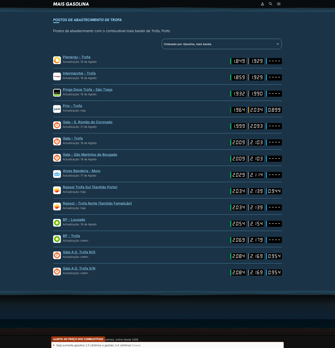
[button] (262, 4)
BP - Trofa (71, 236)
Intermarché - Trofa (79, 73)
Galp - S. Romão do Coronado (87, 122)
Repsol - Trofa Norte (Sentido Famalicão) (97, 203)
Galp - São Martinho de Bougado (90, 155)
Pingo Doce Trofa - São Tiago (87, 89)
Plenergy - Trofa (76, 57)
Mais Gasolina (71, 4)
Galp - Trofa (73, 138)
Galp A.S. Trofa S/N (79, 268)
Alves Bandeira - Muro (81, 171)
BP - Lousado (74, 220)
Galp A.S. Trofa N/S (79, 252)
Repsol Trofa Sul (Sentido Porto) (90, 187)
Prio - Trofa (72, 106)
